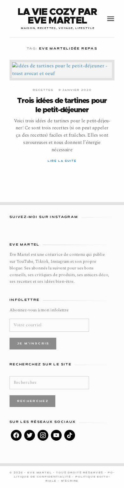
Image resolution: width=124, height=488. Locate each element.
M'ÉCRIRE (70, 481)
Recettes (43, 90)
